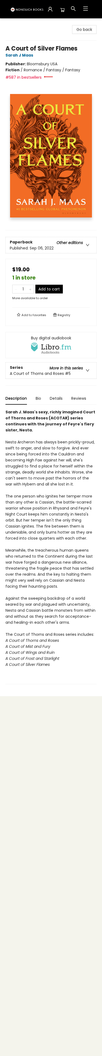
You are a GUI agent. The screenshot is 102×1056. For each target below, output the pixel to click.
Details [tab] (56, 398)
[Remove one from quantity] (16, 289)
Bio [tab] (38, 398)
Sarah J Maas (19, 55)
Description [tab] (16, 398)
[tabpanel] (51, 546)
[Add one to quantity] (30, 289)
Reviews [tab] (78, 398)
